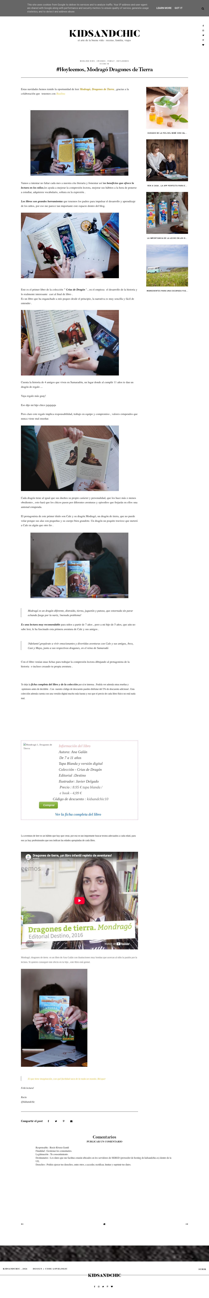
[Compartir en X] (56, 1121)
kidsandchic (104, 34)
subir (202, 1269)
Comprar (50, 805)
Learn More (164, 8)
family (111, 61)
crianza (101, 61)
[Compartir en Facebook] (48, 1121)
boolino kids (87, 61)
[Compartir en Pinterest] (64, 1121)
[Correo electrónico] (71, 1121)
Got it (179, 8)
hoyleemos (123, 61)
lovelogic (60, 1268)
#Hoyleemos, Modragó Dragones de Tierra (104, 69)
